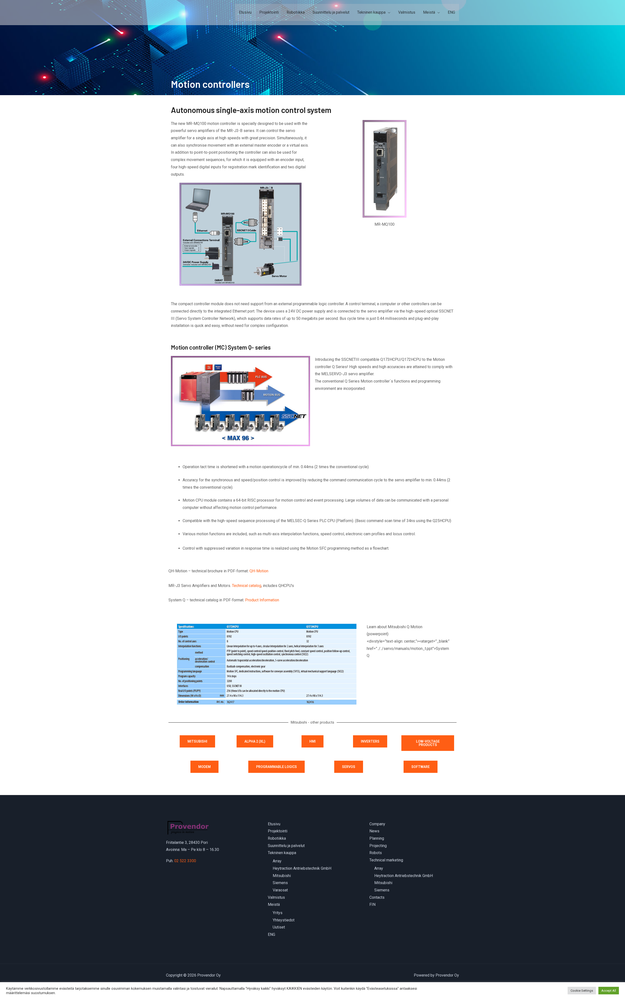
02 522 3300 (185, 860)
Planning (376, 838)
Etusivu (245, 12)
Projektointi (269, 12)
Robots (375, 852)
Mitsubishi (282, 875)
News (374, 831)
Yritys (277, 912)
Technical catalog (246, 585)
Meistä (429, 12)
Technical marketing (386, 860)
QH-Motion (259, 571)
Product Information (262, 600)
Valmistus (406, 12)
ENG (451, 12)
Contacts (377, 897)
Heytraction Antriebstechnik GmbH (302, 868)
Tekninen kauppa (371, 12)
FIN (372, 904)
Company (377, 824)
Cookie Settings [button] (582, 990)
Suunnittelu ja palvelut (330, 12)
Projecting (378, 845)
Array (277, 861)
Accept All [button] (608, 990)
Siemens (280, 882)
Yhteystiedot (283, 920)
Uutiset (279, 927)
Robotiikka (296, 12)
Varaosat (280, 890)
